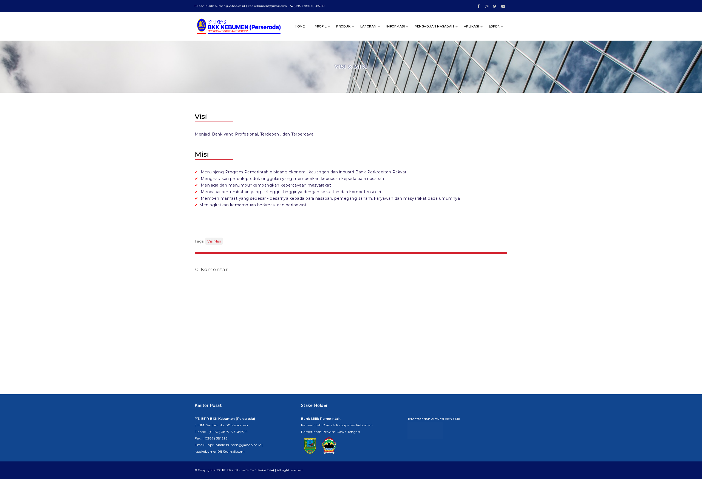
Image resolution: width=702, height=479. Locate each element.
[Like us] (478, 4)
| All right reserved (262, 470)
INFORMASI (395, 26)
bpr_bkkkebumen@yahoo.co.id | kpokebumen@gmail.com (242, 6)
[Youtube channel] (503, 4)
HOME (300, 26)
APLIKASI (471, 26)
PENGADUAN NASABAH (434, 26)
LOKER (494, 26)
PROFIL (320, 26)
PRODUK (343, 26)
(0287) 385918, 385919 (309, 6)
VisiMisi (214, 241)
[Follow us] (487, 4)
